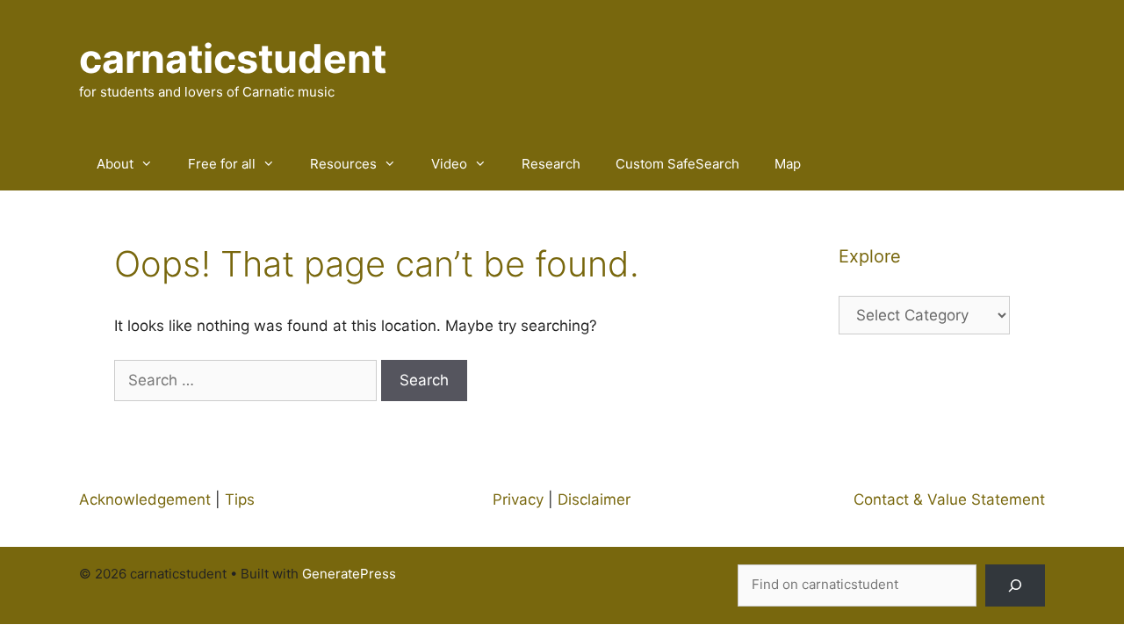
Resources (343, 163)
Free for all (222, 163)
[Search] (1015, 585)
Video (449, 163)
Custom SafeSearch (677, 163)
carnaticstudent (232, 58)
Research (551, 163)
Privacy (518, 499)
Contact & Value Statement (949, 499)
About (115, 163)
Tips (240, 499)
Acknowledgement (145, 499)
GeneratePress (349, 573)
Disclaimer (594, 499)
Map (788, 163)
